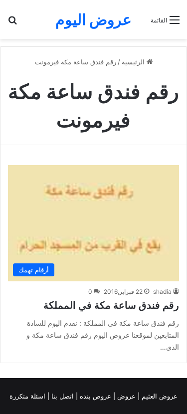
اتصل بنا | (61, 396)
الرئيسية (134, 62)
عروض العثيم (159, 396)
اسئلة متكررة (28, 396)
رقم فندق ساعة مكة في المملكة (111, 305)
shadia (162, 291)
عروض (126, 396)
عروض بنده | (94, 396)
